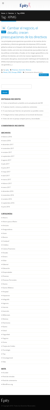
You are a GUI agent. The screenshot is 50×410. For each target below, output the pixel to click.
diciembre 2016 (8, 191)
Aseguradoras (7, 229)
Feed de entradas (9, 376)
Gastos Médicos (8, 288)
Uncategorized (8, 358)
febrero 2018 (7, 137)
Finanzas (15, 70)
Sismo (5, 342)
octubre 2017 (7, 152)
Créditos (5, 245)
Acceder (5, 373)
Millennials (6, 315)
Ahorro (5, 218)
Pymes (5, 327)
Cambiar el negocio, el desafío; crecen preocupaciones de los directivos (24, 32)
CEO (9, 72)
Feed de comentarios (10, 380)
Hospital (5, 292)
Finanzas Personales (10, 280)
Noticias (28, 70)
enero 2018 (7, 141)
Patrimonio (6, 323)
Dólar (5, 260)
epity (7, 70)
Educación (6, 268)
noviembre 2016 (8, 195)
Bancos (5, 237)
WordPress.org (8, 384)
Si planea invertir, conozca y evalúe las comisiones (20, 107)
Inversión (22, 70)
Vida (4, 362)
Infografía (6, 299)
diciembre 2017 (8, 144)
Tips (4, 354)
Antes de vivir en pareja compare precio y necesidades (21, 119)
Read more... (44, 75)
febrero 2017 (7, 183)
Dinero (5, 257)
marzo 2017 (7, 179)
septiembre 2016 (8, 203)
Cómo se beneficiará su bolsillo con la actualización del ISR (23, 103)
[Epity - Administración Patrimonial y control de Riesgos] (25, 5)
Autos (5, 233)
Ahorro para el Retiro (10, 222)
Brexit (5, 72)
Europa (14, 72)
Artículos (6, 225)
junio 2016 (6, 207)
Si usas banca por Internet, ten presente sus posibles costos (23, 111)
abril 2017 (6, 176)
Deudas (5, 253)
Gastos (5, 284)
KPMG (19, 72)
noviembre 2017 (8, 148)
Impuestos (6, 295)
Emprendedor (7, 272)
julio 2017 (6, 164)
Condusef (6, 241)
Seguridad (6, 334)
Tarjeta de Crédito (9, 346)
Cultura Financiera (9, 249)
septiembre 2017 (8, 156)
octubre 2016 (7, 199)
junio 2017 (6, 168)
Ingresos (6, 303)
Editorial (5, 264)
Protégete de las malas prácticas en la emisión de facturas (23, 115)
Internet (5, 307)
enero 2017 (7, 187)
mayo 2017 (6, 172)
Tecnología (6, 350)
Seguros (5, 338)
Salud (5, 330)
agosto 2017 (7, 160)
